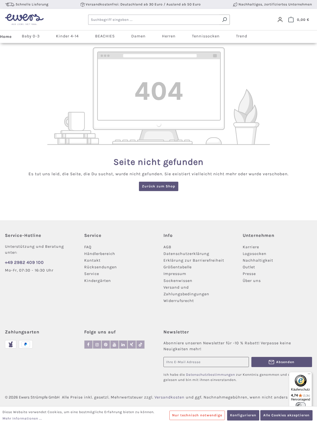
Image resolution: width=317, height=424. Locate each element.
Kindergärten (97, 280)
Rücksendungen (100, 267)
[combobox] (153, 20)
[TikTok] (140, 345)
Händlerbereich (99, 253)
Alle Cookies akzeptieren (286, 415)
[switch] (301, 405)
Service (91, 273)
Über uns (252, 280)
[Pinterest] (106, 345)
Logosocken (254, 253)
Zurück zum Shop (158, 186)
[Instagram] (97, 345)
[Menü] (309, 375)
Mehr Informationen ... (22, 418)
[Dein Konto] (280, 20)
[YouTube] (114, 345)
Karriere (251, 247)
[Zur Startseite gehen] (24, 19)
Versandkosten (170, 397)
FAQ (87, 247)
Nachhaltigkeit (258, 260)
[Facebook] (88, 345)
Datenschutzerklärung (186, 253)
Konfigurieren (243, 415)
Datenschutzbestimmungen (210, 375)
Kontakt (92, 260)
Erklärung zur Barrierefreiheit (193, 260)
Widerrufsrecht (178, 300)
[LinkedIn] (123, 345)
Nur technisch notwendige (197, 415)
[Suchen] (224, 20)
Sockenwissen (177, 280)
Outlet (249, 267)
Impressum (174, 273)
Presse (249, 273)
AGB (167, 247)
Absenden (285, 362)
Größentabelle (177, 267)
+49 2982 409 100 (24, 262)
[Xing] (132, 345)
